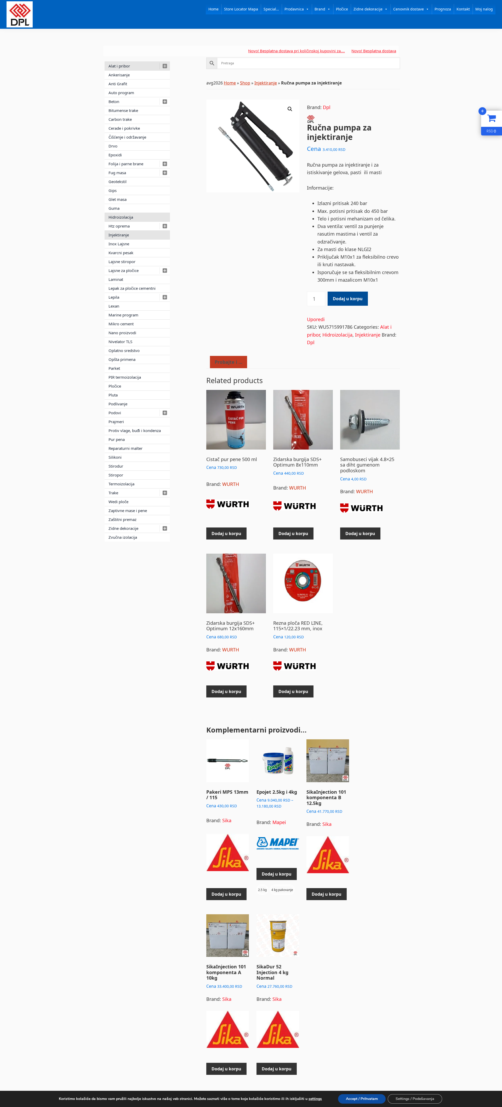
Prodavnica (294, 9)
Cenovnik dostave (408, 9)
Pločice (342, 9)
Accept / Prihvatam (362, 1098)
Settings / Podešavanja (415, 1098)
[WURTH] (227, 506)
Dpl (326, 107)
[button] (290, 109)
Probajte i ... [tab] (228, 362)
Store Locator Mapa (241, 9)
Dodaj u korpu (348, 299)
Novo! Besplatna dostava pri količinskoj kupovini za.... (268, 50)
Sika (226, 820)
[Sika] (227, 855)
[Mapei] (277, 845)
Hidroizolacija (337, 335)
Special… (271, 9)
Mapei (279, 822)
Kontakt (463, 9)
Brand (320, 9)
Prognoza (443, 9)
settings (315, 1099)
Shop (245, 83)
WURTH (230, 484)
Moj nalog (484, 9)
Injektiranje (265, 83)
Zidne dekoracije (368, 9)
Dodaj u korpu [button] (226, 533)
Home (213, 9)
